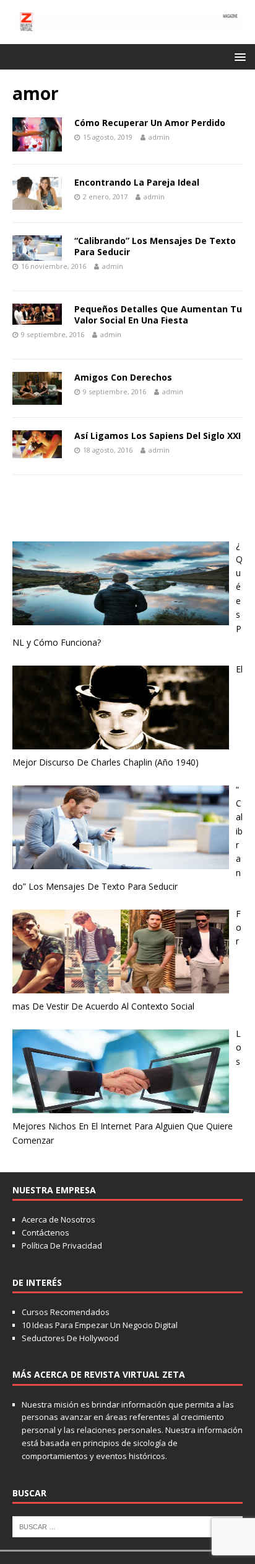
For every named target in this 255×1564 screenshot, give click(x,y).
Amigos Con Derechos (123, 377)
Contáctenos (45, 1232)
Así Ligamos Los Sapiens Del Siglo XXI (157, 435)
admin (159, 137)
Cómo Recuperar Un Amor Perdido (149, 123)
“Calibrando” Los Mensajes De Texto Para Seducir (155, 246)
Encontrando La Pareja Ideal (136, 182)
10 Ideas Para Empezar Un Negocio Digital (100, 1325)
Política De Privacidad (62, 1245)
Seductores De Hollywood (70, 1338)
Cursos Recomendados (66, 1312)
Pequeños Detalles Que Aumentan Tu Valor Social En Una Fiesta (158, 314)
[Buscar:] (127, 1525)
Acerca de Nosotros (58, 1219)
